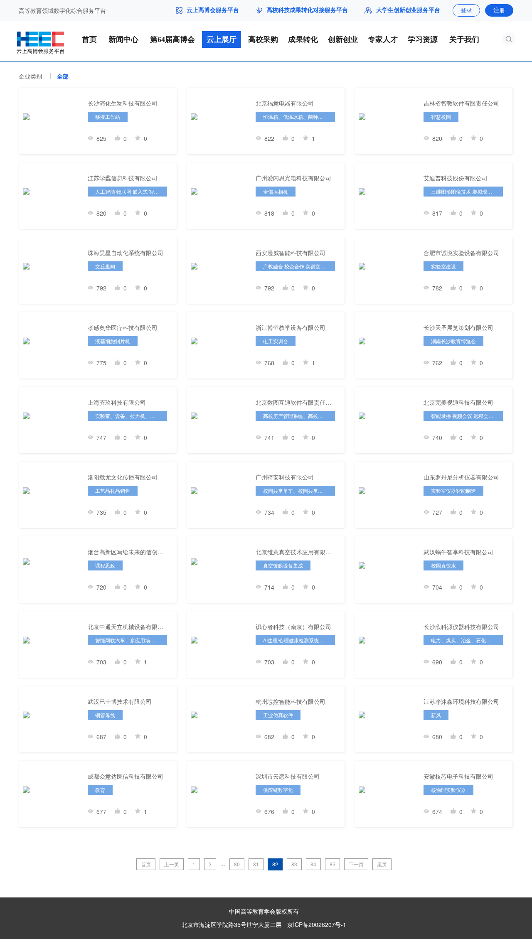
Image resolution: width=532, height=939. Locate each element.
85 (332, 864)
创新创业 (343, 39)
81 (256, 864)
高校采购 (263, 39)
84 (313, 864)
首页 (89, 39)
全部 (63, 76)
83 (294, 864)
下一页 (356, 864)
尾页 (382, 864)
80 (237, 864)
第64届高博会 (172, 39)
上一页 (171, 864)
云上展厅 (221, 39)
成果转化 (303, 39)
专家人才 (383, 39)
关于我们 (464, 39)
